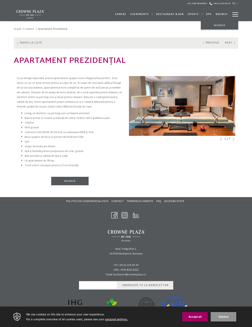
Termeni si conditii (140, 201)
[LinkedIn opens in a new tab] (136, 215)
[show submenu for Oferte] (202, 14)
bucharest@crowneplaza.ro (129, 274)
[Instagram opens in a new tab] (124, 215)
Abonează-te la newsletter (145, 285)
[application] (126, 317)
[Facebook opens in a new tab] (114, 215)
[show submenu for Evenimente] (152, 14)
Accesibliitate (174, 201)
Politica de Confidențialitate (87, 201)
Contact (117, 201)
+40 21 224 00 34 (221, 4)
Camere (29, 29)
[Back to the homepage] (30, 14)
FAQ (159, 201)
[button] (182, 106)
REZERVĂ (219, 25)
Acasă (17, 29)
